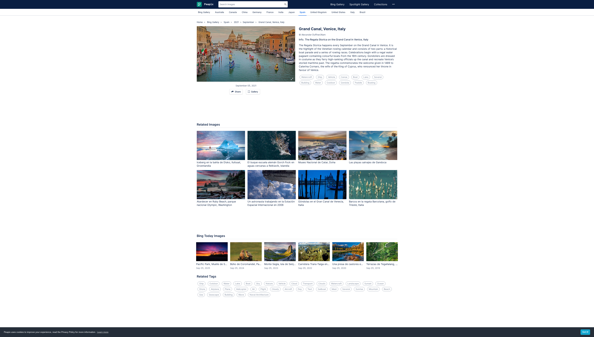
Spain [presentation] (302, 12)
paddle (358, 82)
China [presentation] (245, 12)
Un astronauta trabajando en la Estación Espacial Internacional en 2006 (271, 203)
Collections (380, 4)
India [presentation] (280, 12)
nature (269, 283)
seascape (214, 294)
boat (355, 77)
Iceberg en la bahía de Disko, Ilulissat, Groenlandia (219, 164)
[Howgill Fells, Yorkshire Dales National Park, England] (292, 54)
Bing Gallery (337, 4)
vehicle (331, 77)
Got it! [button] (585, 332)
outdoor (331, 82)
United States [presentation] (338, 12)
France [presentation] (270, 12)
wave (241, 294)
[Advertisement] (297, 110)
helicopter (241, 289)
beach (387, 289)
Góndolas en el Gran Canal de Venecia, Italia (321, 203)
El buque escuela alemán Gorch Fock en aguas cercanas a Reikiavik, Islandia (271, 164)
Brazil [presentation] (362, 12)
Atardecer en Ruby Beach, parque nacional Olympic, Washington (216, 203)
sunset (367, 283)
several (378, 77)
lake (365, 77)
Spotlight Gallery (359, 4)
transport (308, 283)
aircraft (288, 289)
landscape (353, 283)
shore (202, 289)
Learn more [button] (102, 332)
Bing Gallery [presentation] (204, 12)
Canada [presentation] (233, 12)
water (318, 82)
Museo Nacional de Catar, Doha (316, 162)
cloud (294, 283)
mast (334, 289)
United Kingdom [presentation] (318, 12)
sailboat (322, 289)
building (305, 82)
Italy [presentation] (352, 12)
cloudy (275, 289)
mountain (373, 289)
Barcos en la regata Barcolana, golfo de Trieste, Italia (372, 203)
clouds (321, 283)
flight (263, 289)
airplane (215, 289)
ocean (380, 283)
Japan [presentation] (291, 12)
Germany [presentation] (257, 12)
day (300, 289)
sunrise (359, 289)
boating (371, 82)
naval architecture (259, 294)
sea (201, 294)
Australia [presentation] (219, 12)
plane (227, 289)
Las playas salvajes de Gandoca (367, 162)
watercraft (306, 77)
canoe (344, 77)
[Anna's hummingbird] (199, 54)
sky (258, 283)
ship (320, 77)
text (310, 289)
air (253, 289)
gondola (345, 82)
